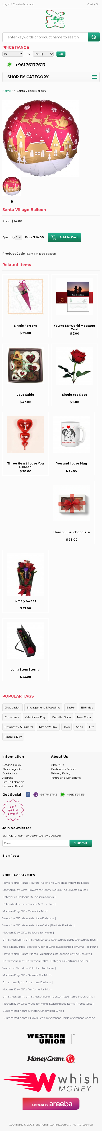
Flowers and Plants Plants (20, 954)
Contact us (9, 773)
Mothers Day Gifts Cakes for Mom (25, 911)
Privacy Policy (60, 773)
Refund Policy (11, 765)
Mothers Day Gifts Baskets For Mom (26, 975)
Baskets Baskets (62, 925)
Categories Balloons (15, 897)
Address (7, 777)
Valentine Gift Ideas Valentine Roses (65, 882)
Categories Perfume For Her (69, 961)
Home (6, 90)
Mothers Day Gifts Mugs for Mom (25, 1003)
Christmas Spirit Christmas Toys (74, 939)
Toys (67, 727)
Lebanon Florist (12, 786)
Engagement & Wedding (43, 707)
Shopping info (12, 769)
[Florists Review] (13, 820)
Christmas (12, 717)
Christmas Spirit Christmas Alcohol (26, 996)
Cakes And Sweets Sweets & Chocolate (28, 904)
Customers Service (63, 769)
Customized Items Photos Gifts (71, 1003)
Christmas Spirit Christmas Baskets (26, 982)
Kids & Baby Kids (13, 946)
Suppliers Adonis (42, 897)
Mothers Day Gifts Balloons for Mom (27, 932)
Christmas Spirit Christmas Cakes (25, 961)
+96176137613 (29, 65)
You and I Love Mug (71, 463)
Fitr (91, 727)
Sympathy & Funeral (19, 727)
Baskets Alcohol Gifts (41, 946)
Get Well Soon (61, 717)
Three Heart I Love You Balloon (25, 465)
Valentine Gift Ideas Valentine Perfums (28, 968)
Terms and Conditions (66, 777)
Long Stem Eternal (25, 669)
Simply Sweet (25, 601)
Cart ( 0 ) (93, 4)
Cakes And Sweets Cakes (69, 890)
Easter (70, 707)
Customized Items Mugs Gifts (72, 996)
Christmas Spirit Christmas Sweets (26, 939)
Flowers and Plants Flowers (20, 882)
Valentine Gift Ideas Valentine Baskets (65, 954)
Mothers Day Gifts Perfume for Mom (27, 989)
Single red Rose (74, 394)
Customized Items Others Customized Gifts (32, 1010)
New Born (84, 717)
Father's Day (13, 736)
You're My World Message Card (74, 327)
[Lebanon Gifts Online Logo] (56, 19)
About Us (57, 765)
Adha (79, 727)
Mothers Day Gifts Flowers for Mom (26, 890)
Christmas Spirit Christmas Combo (71, 1018)
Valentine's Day (35, 717)
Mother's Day (48, 727)
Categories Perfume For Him (76, 946)
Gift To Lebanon (13, 782)
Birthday (87, 707)
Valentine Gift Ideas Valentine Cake (25, 925)
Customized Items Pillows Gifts (23, 1018)
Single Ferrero (25, 325)
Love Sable (25, 394)
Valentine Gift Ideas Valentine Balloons (28, 918)
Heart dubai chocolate (71, 532)
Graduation (12, 707)
